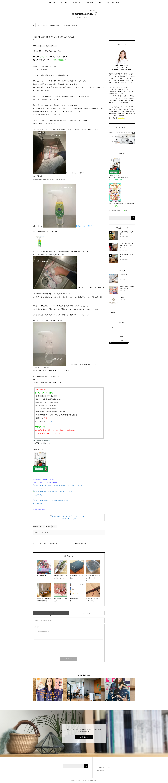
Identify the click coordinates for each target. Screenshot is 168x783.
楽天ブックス (118, 179)
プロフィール (63, 2)
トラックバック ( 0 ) (86, 613)
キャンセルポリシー (101, 770)
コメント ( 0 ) (51, 612)
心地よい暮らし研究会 (113, 2)
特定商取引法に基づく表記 (103, 767)
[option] (50, 689)
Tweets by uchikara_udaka (116, 340)
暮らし (37, 532)
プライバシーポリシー (102, 765)
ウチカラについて (77, 2)
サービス (99, 2)
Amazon (111, 179)
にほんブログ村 (37, 488)
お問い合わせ (84, 737)
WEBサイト (52, 2)
